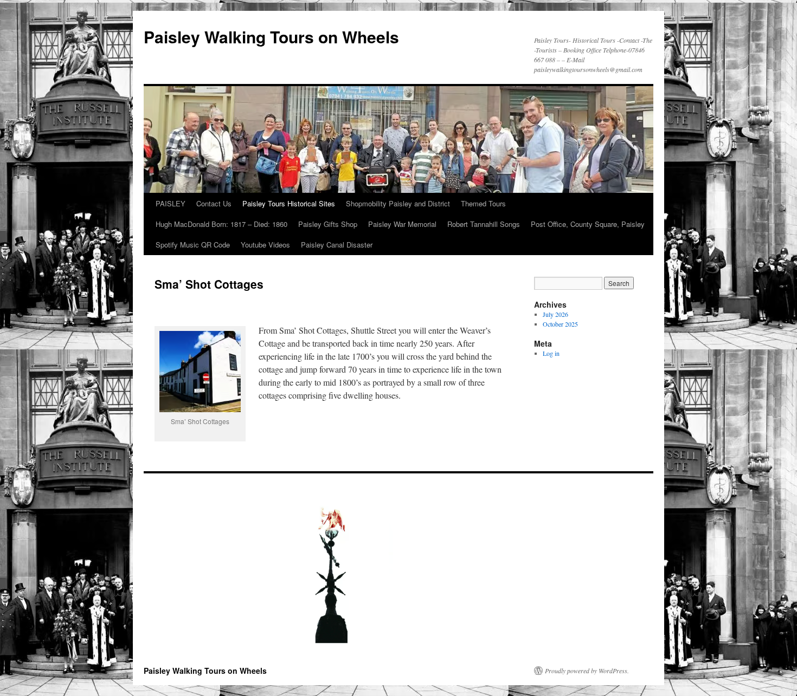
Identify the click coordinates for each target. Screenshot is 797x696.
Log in (551, 353)
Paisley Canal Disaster (336, 244)
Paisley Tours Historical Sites (288, 203)
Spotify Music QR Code (193, 244)
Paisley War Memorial (402, 224)
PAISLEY (170, 203)
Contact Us (214, 203)
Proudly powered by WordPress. (587, 670)
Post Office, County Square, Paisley (588, 224)
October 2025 (560, 324)
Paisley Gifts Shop (327, 224)
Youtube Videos (265, 244)
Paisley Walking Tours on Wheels (271, 36)
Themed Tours (483, 203)
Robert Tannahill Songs (483, 224)
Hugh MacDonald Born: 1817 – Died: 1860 (221, 224)
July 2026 (555, 314)
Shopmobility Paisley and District (398, 203)
